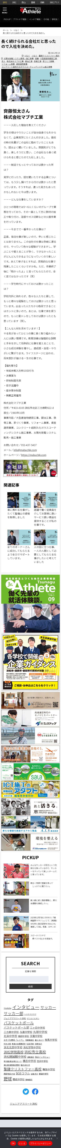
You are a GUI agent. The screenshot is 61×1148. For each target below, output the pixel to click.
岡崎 (42, 2)
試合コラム (23, 1073)
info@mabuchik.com (25, 450)
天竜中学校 (36, 1036)
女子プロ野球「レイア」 (14, 1040)
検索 (30, 986)
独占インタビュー (42, 1057)
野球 (8, 1078)
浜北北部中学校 (13, 1047)
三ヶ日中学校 (37, 1027)
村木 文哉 (7, 1044)
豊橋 (33, 2)
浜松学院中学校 (32, 1047)
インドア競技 (35, 19)
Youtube (7, 1008)
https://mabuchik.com (33, 455)
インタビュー (25, 1007)
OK (13, 1143)
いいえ (22, 1143)
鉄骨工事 (37, 61)
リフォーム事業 (8, 64)
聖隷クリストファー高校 (49, 55)
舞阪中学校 (49, 1069)
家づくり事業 (48, 61)
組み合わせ (25, 1065)
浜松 (14, 2)
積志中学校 (29, 1061)
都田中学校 (43, 1073)
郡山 (23, 2)
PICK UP (7, 19)
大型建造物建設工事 (48, 58)
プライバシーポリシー (40, 1143)
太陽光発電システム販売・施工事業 (19, 58)
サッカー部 (13, 1013)
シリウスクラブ (30, 1014)
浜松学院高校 (13, 1051)
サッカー (48, 1007)
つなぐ (16, 30)
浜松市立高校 (35, 1051)
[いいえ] (57, 1138)
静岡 (5, 2)
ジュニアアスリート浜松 (15, 1018)
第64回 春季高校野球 (12, 1065)
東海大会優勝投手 (19, 1044)
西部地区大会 (9, 1073)
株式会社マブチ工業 (15, 61)
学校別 (54, 19)
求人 (3, 61)
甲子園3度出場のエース (13, 1061)
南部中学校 (23, 1036)
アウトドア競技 (19, 19)
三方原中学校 (11, 1032)
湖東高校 (30, 1057)
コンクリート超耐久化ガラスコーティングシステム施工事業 (27, 66)
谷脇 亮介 (34, 1074)
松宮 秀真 (30, 1044)
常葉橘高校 (29, 1040)
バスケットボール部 (16, 1027)
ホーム (5, 30)
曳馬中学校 (51, 1039)
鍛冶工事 (29, 61)
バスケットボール (19, 1022)
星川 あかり (39, 1040)
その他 (46, 19)
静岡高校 (28, 1079)
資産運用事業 (21, 64)
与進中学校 (26, 1032)
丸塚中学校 (40, 1032)
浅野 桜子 (38, 1044)
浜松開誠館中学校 (15, 1057)
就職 (37, 58)
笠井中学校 (42, 1061)
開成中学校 (19, 1079)
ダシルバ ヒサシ (33, 1018)
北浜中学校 (10, 1036)
